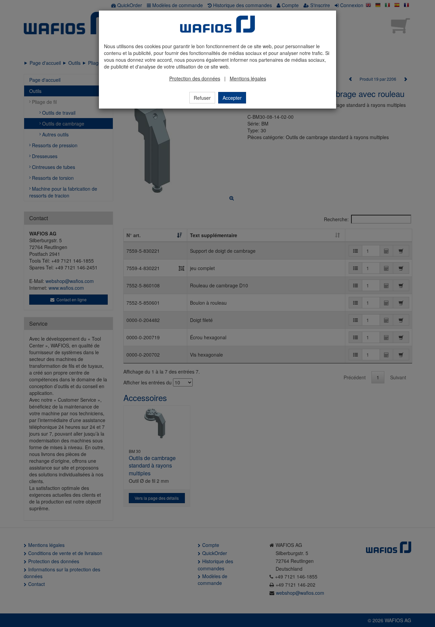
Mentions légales (248, 78)
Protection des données (194, 78)
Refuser (202, 97)
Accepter (232, 97)
